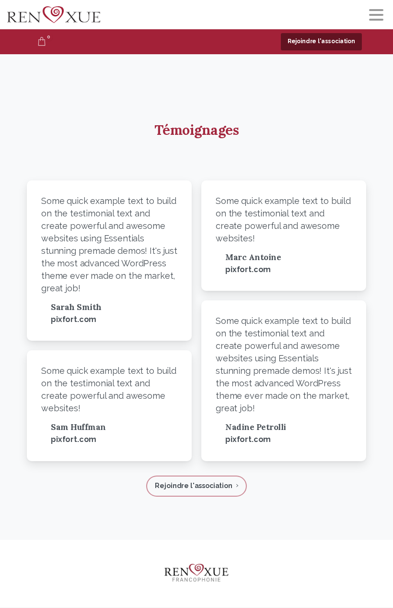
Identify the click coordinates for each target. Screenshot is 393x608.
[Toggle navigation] (376, 15)
